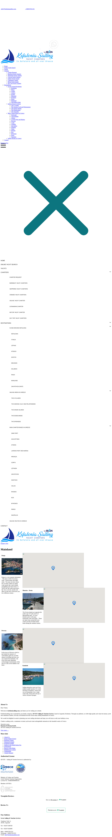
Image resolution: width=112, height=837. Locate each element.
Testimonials (7, 751)
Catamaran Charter (13, 80)
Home (6, 66)
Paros (12, 135)
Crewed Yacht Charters (14, 77)
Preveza (13, 121)
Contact (6, 140)
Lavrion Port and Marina (18, 119)
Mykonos (13, 133)
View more (5, 730)
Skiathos (13, 127)
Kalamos (13, 97)
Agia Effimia (14, 116)
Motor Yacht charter (13, 82)
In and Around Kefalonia (15, 86)
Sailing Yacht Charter (13, 78)
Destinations (7, 85)
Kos (12, 132)
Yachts (6, 69)
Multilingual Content (10, 749)
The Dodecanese (15, 110)
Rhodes (13, 130)
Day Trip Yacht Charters (14, 83)
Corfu (12, 122)
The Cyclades (15, 105)
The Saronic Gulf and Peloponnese (21, 107)
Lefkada (13, 124)
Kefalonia (14, 88)
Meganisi (13, 96)
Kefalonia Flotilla (9, 743)
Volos (12, 129)
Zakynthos (14, 126)
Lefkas (13, 91)
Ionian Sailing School (10, 738)
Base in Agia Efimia (9, 748)
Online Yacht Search (9, 67)
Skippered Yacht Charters (15, 75)
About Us (7, 737)
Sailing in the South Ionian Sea (12, 745)
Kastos (13, 94)
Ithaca (13, 89)
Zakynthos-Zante (16, 102)
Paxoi (12, 99)
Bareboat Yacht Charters (14, 74)
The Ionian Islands (16, 108)
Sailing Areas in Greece (14, 104)
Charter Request (12, 72)
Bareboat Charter (9, 740)
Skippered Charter (9, 742)
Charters (6, 71)
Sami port (14, 115)
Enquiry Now (4, 143)
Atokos (13, 93)
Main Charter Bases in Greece (16, 113)
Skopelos (13, 137)
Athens (13, 118)
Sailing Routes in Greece (14, 138)
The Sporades (15, 111)
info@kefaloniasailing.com (12, 835)
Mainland (13, 100)
